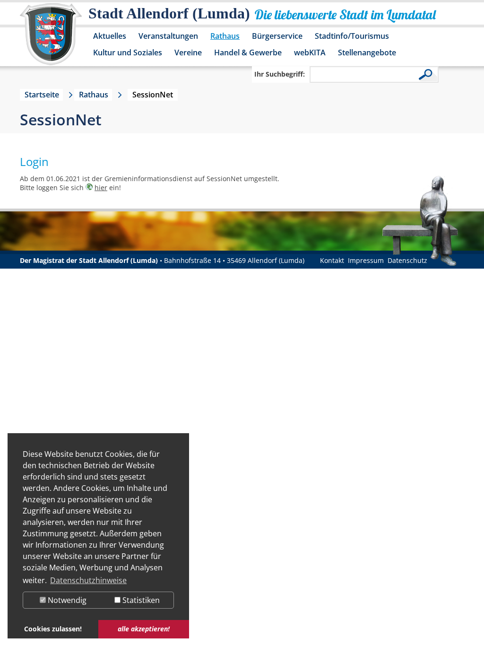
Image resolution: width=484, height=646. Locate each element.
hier (101, 187)
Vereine (188, 52)
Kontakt (332, 260)
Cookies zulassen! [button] (53, 628)
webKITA (310, 52)
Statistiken (140, 600)
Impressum (366, 260)
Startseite (42, 94)
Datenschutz (407, 260)
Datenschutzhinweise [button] (88, 580)
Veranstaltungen (168, 36)
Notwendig (66, 600)
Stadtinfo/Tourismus (352, 36)
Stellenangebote (367, 52)
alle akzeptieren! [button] (144, 628)
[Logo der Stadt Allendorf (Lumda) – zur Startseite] (51, 39)
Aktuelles (109, 36)
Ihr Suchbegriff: (279, 74)
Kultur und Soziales (127, 52)
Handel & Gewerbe (248, 52)
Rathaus (225, 36)
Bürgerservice (277, 36)
